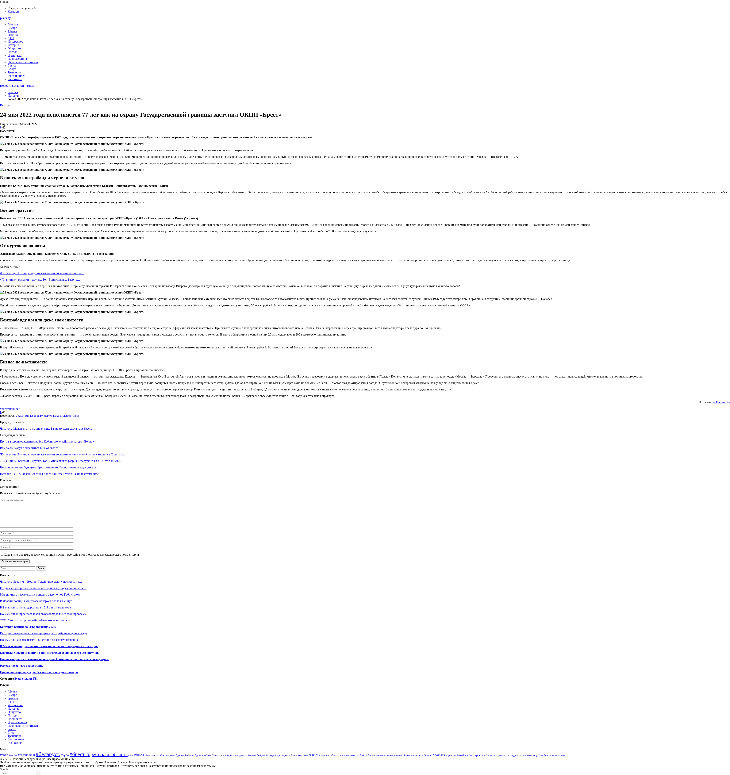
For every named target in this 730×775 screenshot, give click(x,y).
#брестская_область (106, 754)
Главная (13, 24)
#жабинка (206, 755)
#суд (513, 755)
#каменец (252, 755)
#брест (4, 408)
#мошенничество (349, 755)
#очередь (409, 755)
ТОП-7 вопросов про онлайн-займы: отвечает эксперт (35, 620)
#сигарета (490, 755)
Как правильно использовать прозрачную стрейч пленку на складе (43, 633)
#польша (439, 755)
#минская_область (329, 755)
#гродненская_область (156, 755)
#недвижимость (377, 755)
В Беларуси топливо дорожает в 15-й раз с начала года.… (37, 607)
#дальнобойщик (185, 755)
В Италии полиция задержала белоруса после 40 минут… (37, 601)
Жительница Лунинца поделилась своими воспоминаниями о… (42, 273)
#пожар (428, 755)
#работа (469, 755)
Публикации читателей (23, 62)
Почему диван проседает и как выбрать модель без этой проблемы (43, 614)
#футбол (538, 755)
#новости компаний (396, 755)
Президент (14, 55)
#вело (130, 755)
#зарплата (230, 755)
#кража (286, 755)
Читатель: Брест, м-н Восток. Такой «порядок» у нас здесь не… (41, 581)
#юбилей (14, 408)
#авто (4, 755)
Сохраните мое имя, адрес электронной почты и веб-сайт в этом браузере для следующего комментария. (72, 554)
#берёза (64, 755)
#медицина (303, 755)
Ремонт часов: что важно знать (21, 665)
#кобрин (261, 755)
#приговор (451, 755)
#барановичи (26, 755)
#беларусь (48, 754)
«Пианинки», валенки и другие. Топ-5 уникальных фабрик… (40, 279)
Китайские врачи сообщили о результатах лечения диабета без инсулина (49, 652)
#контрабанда (273, 755)
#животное (218, 755)
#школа (547, 755)
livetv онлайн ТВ (25, 678)
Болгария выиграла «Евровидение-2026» (28, 626)
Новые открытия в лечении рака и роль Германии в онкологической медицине (54, 659)
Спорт (12, 69)
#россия (480, 755)
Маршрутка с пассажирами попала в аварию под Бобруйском (40, 594)
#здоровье (242, 755)
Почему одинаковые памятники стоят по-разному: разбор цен (40, 639)
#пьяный (460, 755)
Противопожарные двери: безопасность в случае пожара (39, 672)
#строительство (502, 755)
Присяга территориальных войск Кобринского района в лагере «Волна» (47, 441)
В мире (12, 27)
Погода (12, 51)
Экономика (15, 79)
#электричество (559, 755)
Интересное (15, 41)
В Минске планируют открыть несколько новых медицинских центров (49, 646)
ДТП (11, 38)
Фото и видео (16, 75)
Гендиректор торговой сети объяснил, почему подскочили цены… (43, 588)
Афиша (12, 31)
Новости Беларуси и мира (17, 85)
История (13, 45)
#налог (363, 755)
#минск (313, 755)
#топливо (527, 755)
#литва (294, 755)
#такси (520, 755)
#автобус (13, 755)
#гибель (139, 755)
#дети (198, 755)
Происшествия (17, 58)
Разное (12, 65)
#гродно (171, 755)
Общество (14, 48)
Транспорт (14, 72)
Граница (13, 34)
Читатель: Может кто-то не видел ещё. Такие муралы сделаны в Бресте (46, 428)
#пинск (419, 755)
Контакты (14, 11)
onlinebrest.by (721, 402)
